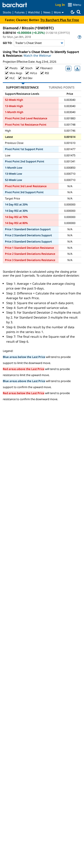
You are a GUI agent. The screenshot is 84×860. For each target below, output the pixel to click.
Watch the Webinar (37, 55)
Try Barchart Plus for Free (59, 20)
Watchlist (34, 12)
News (46, 12)
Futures (20, 12)
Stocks (7, 12)
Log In (60, 5)
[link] (79, 37)
